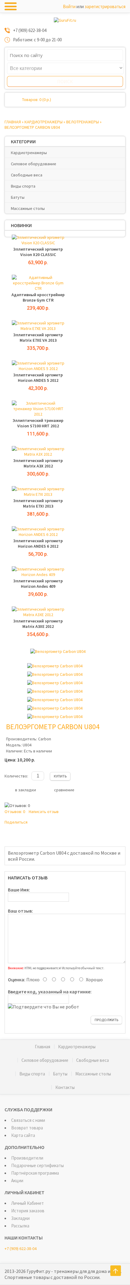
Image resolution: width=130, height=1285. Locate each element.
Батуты (17, 197)
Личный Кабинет (27, 1203)
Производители (27, 1158)
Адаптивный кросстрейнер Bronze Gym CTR (38, 297)
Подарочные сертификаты (37, 1165)
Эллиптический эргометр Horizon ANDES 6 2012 (38, 543)
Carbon (44, 739)
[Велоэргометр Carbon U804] (58, 651)
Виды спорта (23, 186)
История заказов (27, 1211)
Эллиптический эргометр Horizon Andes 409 (38, 583)
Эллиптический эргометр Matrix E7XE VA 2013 (38, 337)
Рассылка (20, 1226)
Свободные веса (26, 175)
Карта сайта (23, 1135)
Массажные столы (28, 208)
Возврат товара (27, 1128)
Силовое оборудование (33, 163)
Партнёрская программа (35, 1173)
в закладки (25, 790)
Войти (69, 6)
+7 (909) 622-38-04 (21, 1248)
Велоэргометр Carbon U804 (32, 127)
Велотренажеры (82, 122)
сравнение (64, 790)
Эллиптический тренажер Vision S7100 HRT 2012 (38, 423)
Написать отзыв (44, 811)
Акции (17, 1180)
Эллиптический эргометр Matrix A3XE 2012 (38, 623)
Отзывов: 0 (15, 811)
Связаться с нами (28, 1120)
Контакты (65, 1087)
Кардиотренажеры (43, 122)
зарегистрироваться (105, 6)
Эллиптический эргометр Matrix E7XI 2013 (38, 503)
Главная (13, 122)
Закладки (20, 1218)
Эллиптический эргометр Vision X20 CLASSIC (38, 251)
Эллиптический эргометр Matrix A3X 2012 (38, 463)
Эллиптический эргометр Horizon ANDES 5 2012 (38, 377)
